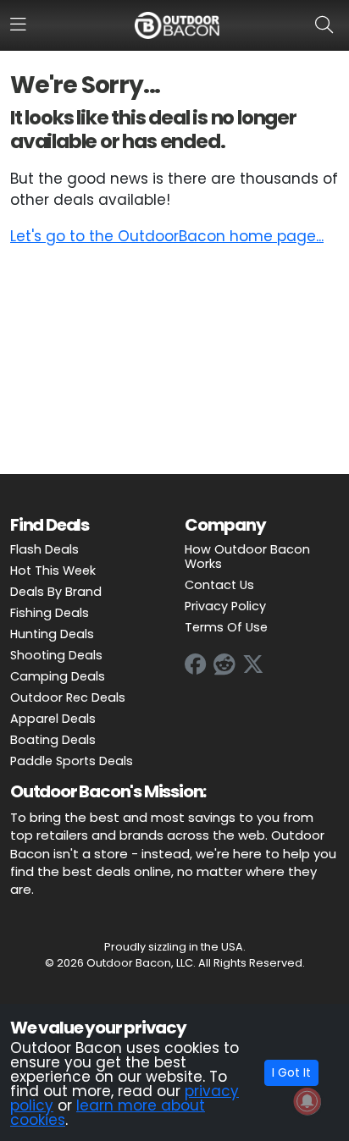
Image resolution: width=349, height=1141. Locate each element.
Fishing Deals (49, 612)
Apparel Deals (53, 718)
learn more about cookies (107, 1112)
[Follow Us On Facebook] (196, 664)
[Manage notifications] (307, 1101)
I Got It (291, 1072)
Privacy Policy (225, 606)
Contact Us (219, 584)
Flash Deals (44, 549)
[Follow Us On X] (253, 664)
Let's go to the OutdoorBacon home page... (167, 236)
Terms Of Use (226, 627)
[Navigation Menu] (18, 24)
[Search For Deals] (327, 24)
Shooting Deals (56, 655)
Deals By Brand (56, 591)
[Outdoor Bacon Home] (177, 24)
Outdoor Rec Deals (67, 697)
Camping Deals (57, 676)
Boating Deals (53, 739)
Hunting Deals (52, 634)
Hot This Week (53, 570)
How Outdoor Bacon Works (247, 556)
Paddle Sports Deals (71, 760)
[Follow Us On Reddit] (224, 664)
